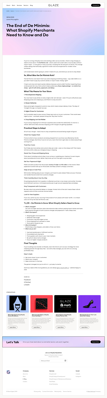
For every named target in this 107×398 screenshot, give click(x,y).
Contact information (47, 391)
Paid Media (52, 381)
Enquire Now (95, 342)
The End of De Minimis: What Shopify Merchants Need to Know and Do (33, 11)
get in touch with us (63, 267)
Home (7, 11)
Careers (25, 381)
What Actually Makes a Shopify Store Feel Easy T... (40, 315)
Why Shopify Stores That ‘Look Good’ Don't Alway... (88, 315)
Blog (12, 11)
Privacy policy (37, 391)
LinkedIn (27, 284)
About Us (25, 374)
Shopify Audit (52, 374)
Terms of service (67, 391)
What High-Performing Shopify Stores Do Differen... (16, 315)
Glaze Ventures (91, 391)
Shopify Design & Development (57, 376)
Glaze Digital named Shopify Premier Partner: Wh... (63, 315)
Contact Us (96, 5)
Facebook (27, 279)
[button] (19, 5)
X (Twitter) (27, 282)
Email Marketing (53, 384)
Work (24, 376)
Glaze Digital (11, 391)
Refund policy (57, 391)
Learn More (13, 327)
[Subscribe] (66, 360)
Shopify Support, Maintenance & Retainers (60, 379)
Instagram (78, 376)
